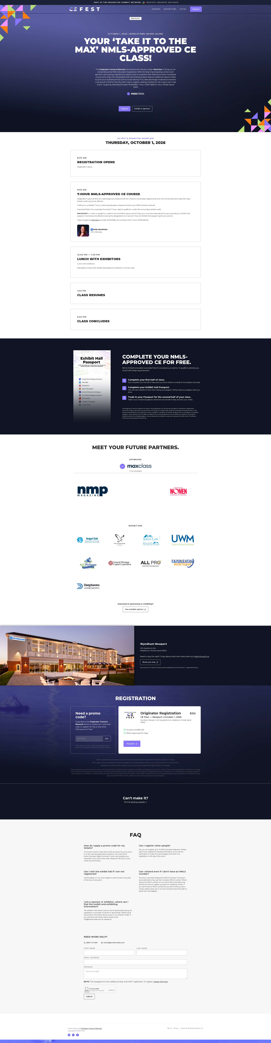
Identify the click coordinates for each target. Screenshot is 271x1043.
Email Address (91, 958)
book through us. (201, 656)
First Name (89, 948)
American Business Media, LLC (191, 1028)
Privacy (176, 1028)
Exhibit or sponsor (142, 109)
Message (88, 967)
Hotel (183, 9)
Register (196, 9)
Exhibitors (170, 9)
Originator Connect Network (91, 1028)
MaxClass (95, 220)
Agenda (156, 9)
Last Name (142, 948)
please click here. (161, 982)
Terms (169, 1028)
